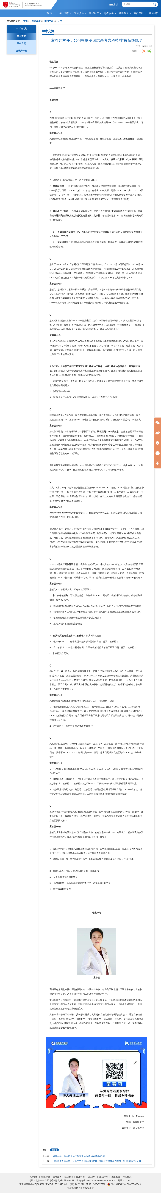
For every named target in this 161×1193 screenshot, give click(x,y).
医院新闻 (68, 1176)
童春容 (57, 88)
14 (150, 46)
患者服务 (57, 1176)
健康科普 (80, 1176)
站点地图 (115, 1176)
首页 (25, 21)
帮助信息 (127, 1176)
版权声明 (103, 1176)
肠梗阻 (85, 415)
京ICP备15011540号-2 (56, 1184)
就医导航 (45, 1176)
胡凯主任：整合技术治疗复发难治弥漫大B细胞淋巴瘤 (79, 1156)
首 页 (49, 13)
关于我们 (34, 1176)
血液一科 (91, 989)
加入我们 (92, 1176)
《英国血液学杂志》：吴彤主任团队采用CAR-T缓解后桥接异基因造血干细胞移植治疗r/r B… (98, 1161)
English (114, 4)
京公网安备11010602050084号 (126, 1184)
